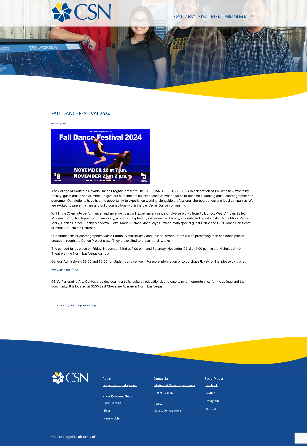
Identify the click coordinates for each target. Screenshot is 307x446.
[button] (252, 20)
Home (177, 16)
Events (215, 16)
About (190, 16)
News (202, 16)
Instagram (212, 401)
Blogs (107, 410)
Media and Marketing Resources (174, 385)
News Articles (112, 418)
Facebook (212, 385)
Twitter (210, 393)
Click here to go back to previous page (74, 305)
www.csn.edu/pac (64, 270)
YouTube (211, 408)
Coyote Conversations (168, 410)
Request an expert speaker (120, 385)
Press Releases (235, 16)
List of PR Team (164, 393)
